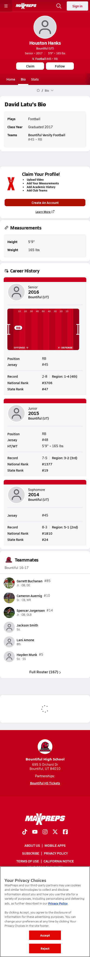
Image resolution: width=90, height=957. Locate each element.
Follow (60, 66)
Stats (35, 79)
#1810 (47, 533)
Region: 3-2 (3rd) (64, 457)
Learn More (43, 212)
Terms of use (27, 861)
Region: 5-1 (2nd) (65, 527)
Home (10, 79)
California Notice (59, 861)
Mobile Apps (55, 845)
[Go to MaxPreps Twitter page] (55, 832)
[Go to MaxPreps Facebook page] (65, 832)
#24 (45, 539)
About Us (32, 845)
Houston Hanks (45, 43)
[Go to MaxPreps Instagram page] (45, 832)
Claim (30, 66)
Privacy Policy (56, 853)
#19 (45, 470)
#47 (45, 389)
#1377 (47, 464)
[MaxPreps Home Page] (38, 90)
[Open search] (59, 6)
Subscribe (30, 853)
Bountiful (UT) (45, 48)
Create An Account (45, 202)
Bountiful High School (45, 759)
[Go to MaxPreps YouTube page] (35, 832)
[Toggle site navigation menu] (6, 6)
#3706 (47, 382)
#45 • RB (45, 59)
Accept (45, 935)
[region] (45, 911)
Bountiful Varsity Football (46, 135)
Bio (23, 79)
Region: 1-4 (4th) (64, 376)
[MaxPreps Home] (26, 6)
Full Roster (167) (43, 671)
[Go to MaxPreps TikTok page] (24, 832)
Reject (45, 948)
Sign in (77, 6)
